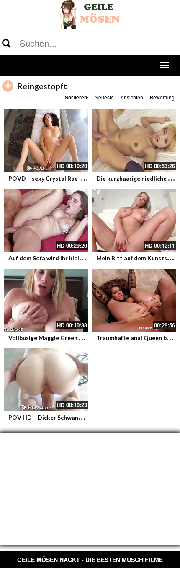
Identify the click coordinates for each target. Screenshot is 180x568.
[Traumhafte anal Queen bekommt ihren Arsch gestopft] (134, 300)
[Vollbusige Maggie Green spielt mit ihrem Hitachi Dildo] (46, 300)
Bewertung (162, 97)
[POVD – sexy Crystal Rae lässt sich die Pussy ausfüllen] (46, 140)
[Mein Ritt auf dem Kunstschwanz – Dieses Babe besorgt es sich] (134, 220)
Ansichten (132, 97)
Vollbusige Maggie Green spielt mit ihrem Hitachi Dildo (84, 337)
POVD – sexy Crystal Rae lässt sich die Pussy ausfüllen (83, 178)
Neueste (104, 97)
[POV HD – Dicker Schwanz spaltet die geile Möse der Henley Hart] (46, 379)
